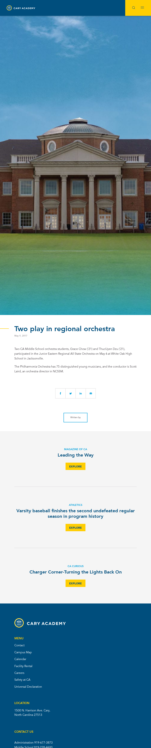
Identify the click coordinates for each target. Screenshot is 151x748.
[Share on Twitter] (70, 393)
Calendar (20, 659)
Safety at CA (22, 679)
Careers (19, 673)
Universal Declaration (28, 686)
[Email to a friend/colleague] (91, 393)
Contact (19, 645)
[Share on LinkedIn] (81, 393)
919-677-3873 (43, 742)
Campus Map (23, 652)
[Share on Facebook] (60, 393)
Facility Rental (23, 666)
